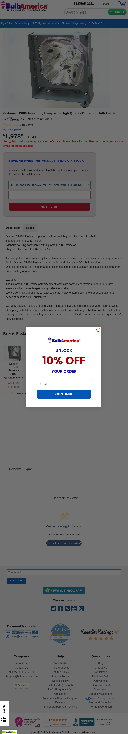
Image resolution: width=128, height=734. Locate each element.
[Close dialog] (98, 329)
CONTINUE (64, 394)
